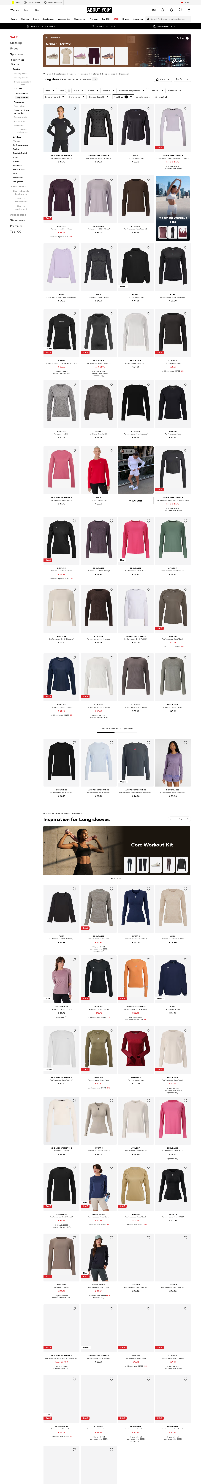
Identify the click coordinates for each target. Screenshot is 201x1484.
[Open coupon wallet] (154, 10)
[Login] (163, 10)
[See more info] (61, 166)
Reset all (163, 96)
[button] (163, 79)
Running (84, 74)
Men (26, 10)
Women (14, 10)
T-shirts (95, 74)
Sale (62, 90)
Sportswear (60, 74)
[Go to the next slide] (188, 819)
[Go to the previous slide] (171, 819)
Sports (73, 74)
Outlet (17, 2)
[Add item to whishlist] (74, 108)
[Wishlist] (180, 10)
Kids (37, 10)
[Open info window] (46, 37)
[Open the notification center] (171, 10)
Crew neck (124, 74)
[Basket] (189, 10)
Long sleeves (108, 74)
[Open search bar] (147, 19)
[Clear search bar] (188, 19)
